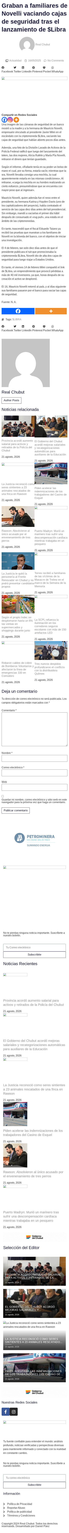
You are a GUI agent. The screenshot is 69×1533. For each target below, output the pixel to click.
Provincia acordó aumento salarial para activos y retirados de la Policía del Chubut (17, 445)
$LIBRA (16, 319)
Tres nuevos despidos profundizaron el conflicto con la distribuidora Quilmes (49, 668)
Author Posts (11, 400)
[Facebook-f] (6, 1412)
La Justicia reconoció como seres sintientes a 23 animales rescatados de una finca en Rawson (18, 489)
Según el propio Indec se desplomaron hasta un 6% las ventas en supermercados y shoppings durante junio (17, 624)
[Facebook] (4, 120)
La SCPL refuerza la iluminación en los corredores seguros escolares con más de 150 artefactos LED (50, 626)
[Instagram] (10, 120)
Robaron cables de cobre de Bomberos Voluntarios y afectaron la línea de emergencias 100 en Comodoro (18, 669)
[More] (16, 120)
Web (4, 782)
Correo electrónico (13, 767)
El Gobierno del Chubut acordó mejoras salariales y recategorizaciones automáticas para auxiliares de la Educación (50, 448)
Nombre (7, 753)
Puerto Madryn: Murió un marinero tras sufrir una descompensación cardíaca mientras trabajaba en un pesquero (50, 537)
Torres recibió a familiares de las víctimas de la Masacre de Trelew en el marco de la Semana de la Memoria (50, 580)
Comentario (9, 710)
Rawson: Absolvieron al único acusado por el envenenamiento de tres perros (16, 535)
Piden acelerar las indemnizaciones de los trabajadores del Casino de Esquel (50, 493)
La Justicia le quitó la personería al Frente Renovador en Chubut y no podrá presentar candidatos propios (18, 580)
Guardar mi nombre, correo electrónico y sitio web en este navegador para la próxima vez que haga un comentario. (34, 801)
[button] (7, 70)
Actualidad (15, 60)
